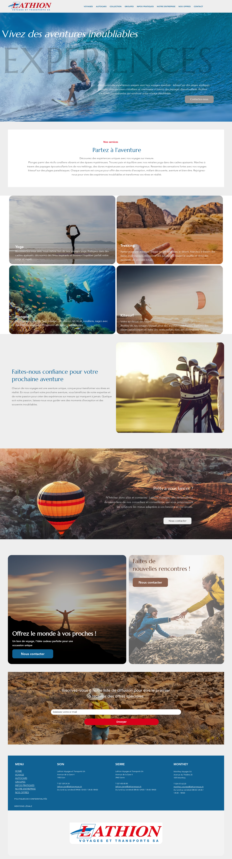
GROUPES (20, 781)
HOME (18, 771)
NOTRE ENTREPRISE (25, 788)
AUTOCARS (21, 778)
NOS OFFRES (22, 792)
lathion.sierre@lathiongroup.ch (128, 786)
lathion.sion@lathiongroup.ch (69, 786)
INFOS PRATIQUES (24, 785)
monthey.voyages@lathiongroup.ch (189, 786)
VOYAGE (19, 774)
